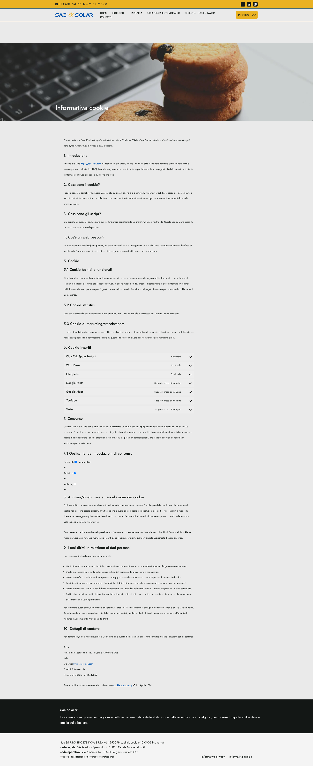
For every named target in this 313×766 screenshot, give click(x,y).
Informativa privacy (213, 757)
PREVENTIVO (247, 15)
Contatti (106, 17)
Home (103, 13)
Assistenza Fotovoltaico (163, 13)
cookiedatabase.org (123, 685)
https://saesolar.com (91, 163)
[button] (125, 13)
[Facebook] (243, 4)
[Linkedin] (255, 4)
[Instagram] (249, 4)
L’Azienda (136, 13)
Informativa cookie (240, 757)
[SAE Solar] (75, 15)
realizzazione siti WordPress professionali (92, 757)
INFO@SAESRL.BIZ (70, 4)
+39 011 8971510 (96, 4)
